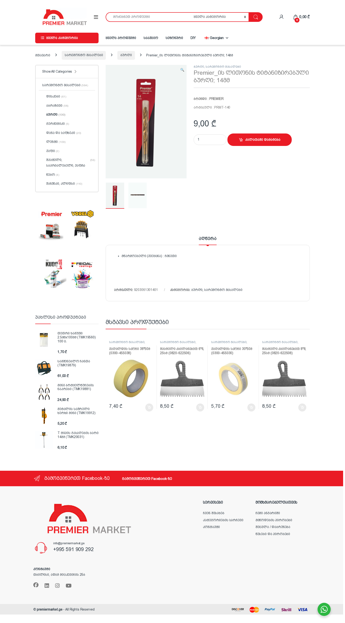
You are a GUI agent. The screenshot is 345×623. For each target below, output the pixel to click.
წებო (52, 174)
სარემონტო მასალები (84, 55)
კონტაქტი (211, 527)
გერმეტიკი (57, 123)
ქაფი (52, 151)
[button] (182, 70)
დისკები (56, 96)
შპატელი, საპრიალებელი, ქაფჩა (70, 162)
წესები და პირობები (273, 534)
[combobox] (148, 17)
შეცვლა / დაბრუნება (273, 527)
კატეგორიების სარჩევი (223, 520)
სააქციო (151, 38)
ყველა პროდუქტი (121, 38)
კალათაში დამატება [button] (144, 407)
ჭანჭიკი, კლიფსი (64, 183)
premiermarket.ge (49, 609)
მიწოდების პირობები (274, 520)
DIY (193, 38)
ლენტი (55, 142)
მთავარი (42, 55)
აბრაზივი (57, 105)
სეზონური (174, 38)
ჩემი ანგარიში (268, 513)
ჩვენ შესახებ (213, 513)
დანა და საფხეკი (63, 133)
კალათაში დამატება (262, 139)
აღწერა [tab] (207, 238)
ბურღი (126, 55)
